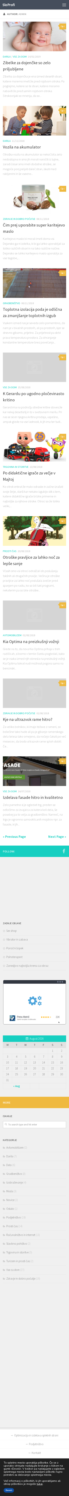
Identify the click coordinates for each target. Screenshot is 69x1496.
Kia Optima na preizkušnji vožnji (31, 641)
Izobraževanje (14, 1182)
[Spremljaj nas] (64, 851)
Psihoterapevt (14, 957)
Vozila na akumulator (22, 147)
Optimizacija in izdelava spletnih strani (36, 1435)
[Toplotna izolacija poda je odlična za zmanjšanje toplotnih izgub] (34, 283)
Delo (9, 1165)
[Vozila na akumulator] (34, 121)
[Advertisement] (31, 886)
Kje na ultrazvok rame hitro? (27, 719)
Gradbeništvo (11, 303)
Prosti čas (9, 551)
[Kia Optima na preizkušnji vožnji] (34, 615)
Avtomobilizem (12, 635)
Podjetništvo (13, 1217)
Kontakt (36, 1453)
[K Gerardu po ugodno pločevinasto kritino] (34, 367)
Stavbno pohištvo (16, 1243)
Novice (10, 1200)
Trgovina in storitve (16, 467)
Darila (7, 56)
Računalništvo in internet (20, 1235)
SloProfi (8, 4)
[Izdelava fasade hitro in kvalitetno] (34, 771)
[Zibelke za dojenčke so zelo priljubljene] (34, 36)
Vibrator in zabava (17, 939)
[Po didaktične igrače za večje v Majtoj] (34, 447)
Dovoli (9, 1490)
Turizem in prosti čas (18, 1261)
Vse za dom (20, 56)
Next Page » (57, 836)
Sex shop (11, 931)
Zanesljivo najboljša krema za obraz (27, 965)
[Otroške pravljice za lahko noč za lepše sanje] (34, 531)
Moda (9, 1191)
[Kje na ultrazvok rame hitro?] (34, 693)
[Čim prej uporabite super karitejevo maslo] (34, 199)
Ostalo (10, 1208)
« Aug (16, 1086)
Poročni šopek (14, 948)
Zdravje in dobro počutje (19, 219)
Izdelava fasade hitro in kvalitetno (33, 797)
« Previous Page (14, 836)
